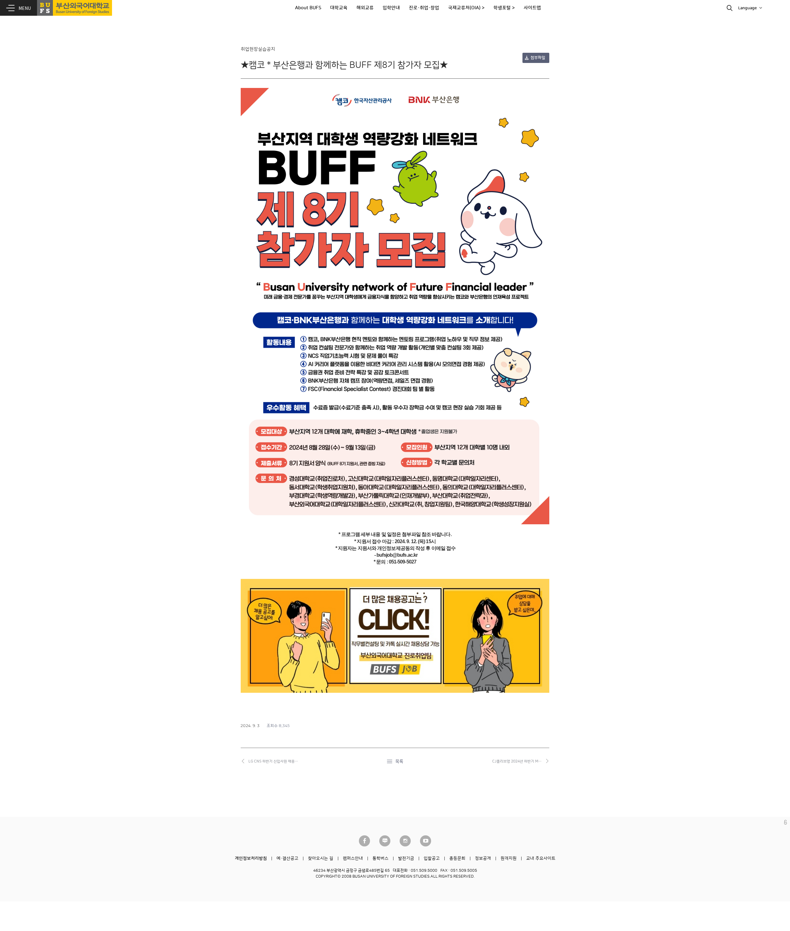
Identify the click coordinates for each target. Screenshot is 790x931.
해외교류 (365, 7)
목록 (399, 761)
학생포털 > (504, 7)
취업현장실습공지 (258, 49)
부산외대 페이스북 (364, 840)
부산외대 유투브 (425, 840)
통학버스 (380, 858)
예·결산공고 (287, 858)
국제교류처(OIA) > (466, 7)
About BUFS (308, 7)
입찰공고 (432, 858)
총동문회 (457, 858)
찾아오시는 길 (320, 858)
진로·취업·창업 (424, 7)
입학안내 (391, 7)
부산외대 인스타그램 (405, 840)
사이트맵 (532, 7)
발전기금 (406, 858)
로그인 (785, 822)
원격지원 (509, 858)
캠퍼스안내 (353, 858)
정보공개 (483, 858)
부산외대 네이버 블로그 (384, 840)
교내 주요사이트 (540, 858)
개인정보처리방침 (251, 858)
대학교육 (338, 7)
